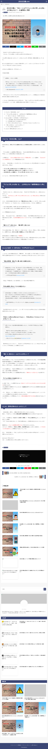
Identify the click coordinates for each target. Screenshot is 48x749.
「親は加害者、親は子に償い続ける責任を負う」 (17, 119)
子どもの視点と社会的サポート (14, 126)
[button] (5, 47)
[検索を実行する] (45, 589)
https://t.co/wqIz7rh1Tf (10, 336)
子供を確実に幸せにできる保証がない (15, 121)
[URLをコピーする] (42, 47)
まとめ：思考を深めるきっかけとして (14, 128)
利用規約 (19, 745)
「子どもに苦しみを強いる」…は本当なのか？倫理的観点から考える (21, 114)
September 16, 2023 (25, 338)
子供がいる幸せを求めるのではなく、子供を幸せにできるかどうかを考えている (23, 122)
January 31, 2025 (19, 89)
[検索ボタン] (1, 1)
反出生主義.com (24, 1)
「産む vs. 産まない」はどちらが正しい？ (15, 125)
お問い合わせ (34, 745)
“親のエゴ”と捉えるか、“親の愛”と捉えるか (16, 115)
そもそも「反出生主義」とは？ (13, 112)
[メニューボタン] (46, 1)
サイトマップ (14, 745)
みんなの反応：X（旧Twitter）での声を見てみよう (17, 117)
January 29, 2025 (20, 275)
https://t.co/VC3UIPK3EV (10, 87)
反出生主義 (5, 12)
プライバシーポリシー (26, 745)
